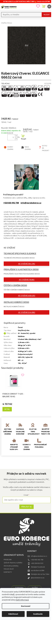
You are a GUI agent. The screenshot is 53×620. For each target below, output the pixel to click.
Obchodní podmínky (11, 566)
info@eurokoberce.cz (31, 203)
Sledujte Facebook (38, 567)
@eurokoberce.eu (37, 578)
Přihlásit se (26, 507)
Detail (7, 409)
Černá (20, 327)
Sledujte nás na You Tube (40, 574)
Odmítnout (13, 614)
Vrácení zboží (9, 569)
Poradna (19, 587)
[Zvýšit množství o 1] (16, 135)
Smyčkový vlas (23, 330)
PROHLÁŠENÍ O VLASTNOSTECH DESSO (21, 269)
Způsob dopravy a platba (13, 562)
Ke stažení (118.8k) (26, 280)
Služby (35, 587)
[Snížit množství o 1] (16, 138)
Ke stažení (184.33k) (26, 264)
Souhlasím (38, 614)
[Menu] (49, 6)
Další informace (22, 600)
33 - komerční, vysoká (26, 333)
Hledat (47, 14)
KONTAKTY (8, 572)
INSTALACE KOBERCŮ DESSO (16, 302)
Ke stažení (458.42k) (26, 295)
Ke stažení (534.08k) (26, 312)
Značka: (6, 23)
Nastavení (25, 606)
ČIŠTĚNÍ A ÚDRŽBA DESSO (15, 285)
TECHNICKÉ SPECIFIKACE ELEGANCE (20, 253)
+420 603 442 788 (11, 203)
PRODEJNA (8, 559)
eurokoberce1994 (37, 570)
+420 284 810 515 (37, 563)
